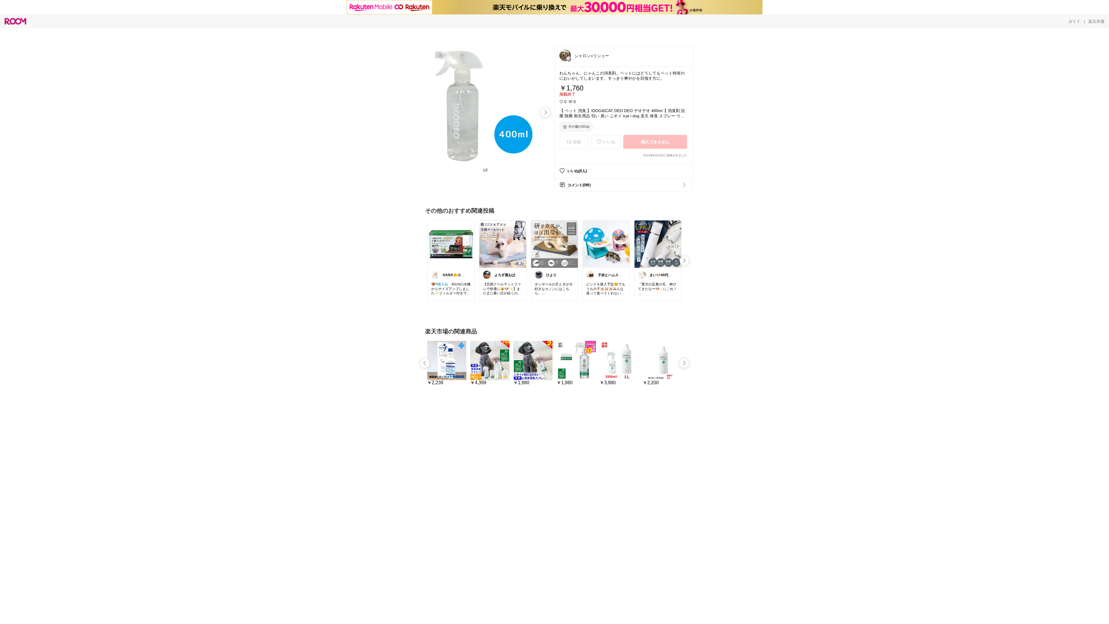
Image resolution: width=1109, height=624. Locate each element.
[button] (565, 55)
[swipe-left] (424, 363)
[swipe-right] (545, 112)
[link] (451, 243)
